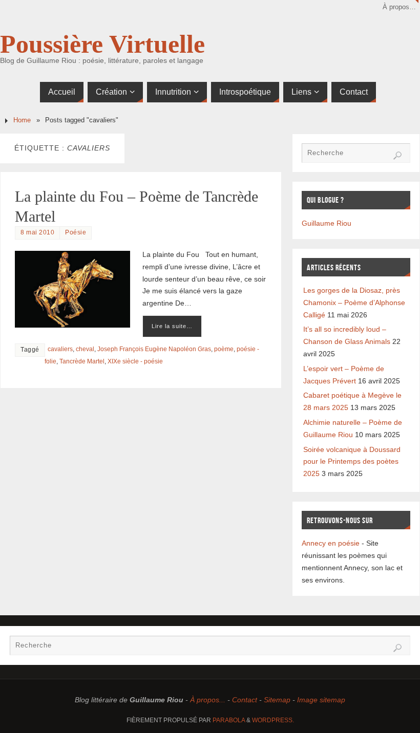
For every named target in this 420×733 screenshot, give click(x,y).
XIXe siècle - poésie (135, 361)
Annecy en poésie (331, 543)
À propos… (399, 7)
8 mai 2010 (37, 232)
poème (224, 349)
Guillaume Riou (326, 223)
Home (22, 120)
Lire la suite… (172, 326)
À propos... (207, 700)
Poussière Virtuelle (102, 44)
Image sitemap (321, 700)
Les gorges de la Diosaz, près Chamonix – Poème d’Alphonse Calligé (354, 302)
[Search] (397, 155)
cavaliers (60, 349)
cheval (85, 349)
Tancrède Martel (81, 361)
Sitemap (277, 700)
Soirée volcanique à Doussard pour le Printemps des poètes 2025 (352, 461)
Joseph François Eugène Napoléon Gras (154, 349)
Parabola (229, 720)
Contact (244, 700)
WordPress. (273, 720)
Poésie (75, 232)
